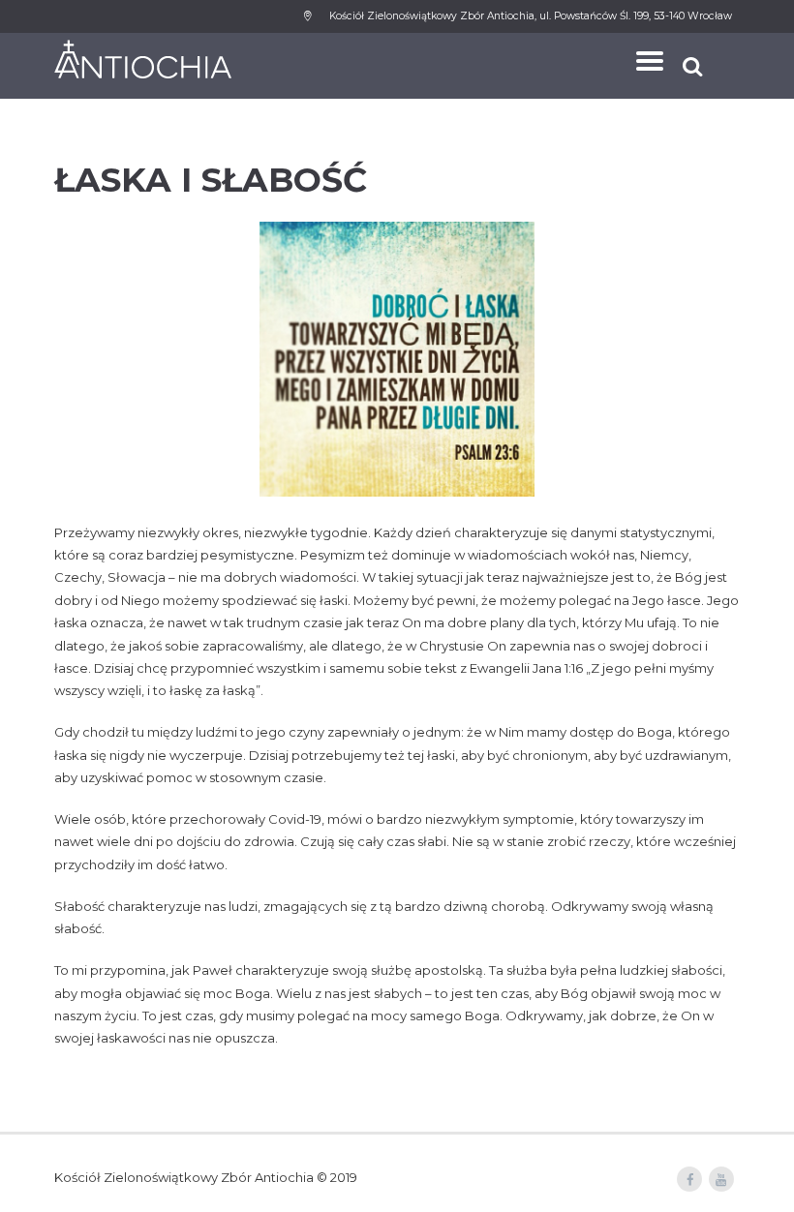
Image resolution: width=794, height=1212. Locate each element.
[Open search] (694, 66)
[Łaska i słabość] (397, 359)
